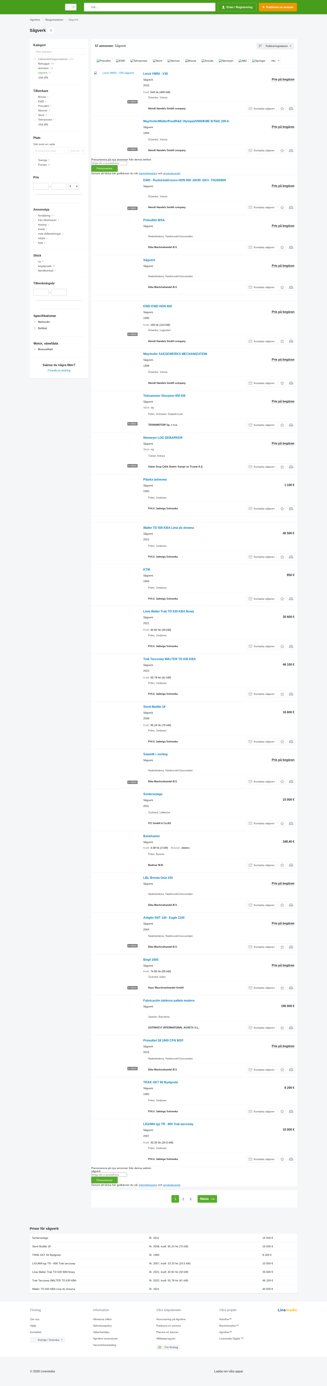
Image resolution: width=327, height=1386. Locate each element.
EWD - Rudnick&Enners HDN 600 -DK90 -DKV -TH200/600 (184, 180)
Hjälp (33, 1325)
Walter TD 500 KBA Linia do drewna (168, 527)
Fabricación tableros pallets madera (169, 1000)
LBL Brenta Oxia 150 (158, 877)
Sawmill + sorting (155, 754)
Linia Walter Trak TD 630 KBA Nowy (168, 611)
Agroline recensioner (105, 1338)
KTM (146, 569)
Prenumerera (104, 168)
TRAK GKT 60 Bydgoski (160, 1082)
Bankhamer (151, 836)
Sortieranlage (153, 794)
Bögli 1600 (150, 959)
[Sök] (87, 7)
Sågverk (149, 260)
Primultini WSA (154, 220)
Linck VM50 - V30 (155, 73)
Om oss (34, 1319)
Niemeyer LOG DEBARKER (163, 437)
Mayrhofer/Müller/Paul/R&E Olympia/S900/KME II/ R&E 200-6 (186, 121)
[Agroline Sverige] (45, 7)
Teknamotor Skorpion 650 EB (164, 395)
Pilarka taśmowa (155, 479)
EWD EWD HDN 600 (157, 306)
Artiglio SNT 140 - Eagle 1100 (164, 917)
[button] (282, 108)
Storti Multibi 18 (154, 706)
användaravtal (171, 173)
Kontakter (36, 1332)
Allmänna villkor (102, 1319)
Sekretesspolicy (102, 1325)
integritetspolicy (148, 173)
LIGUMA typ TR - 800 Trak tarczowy (168, 1124)
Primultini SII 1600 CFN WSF (163, 1040)
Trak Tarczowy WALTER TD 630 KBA (169, 659)
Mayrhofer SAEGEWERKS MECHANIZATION (175, 353)
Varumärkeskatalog (104, 1344)
